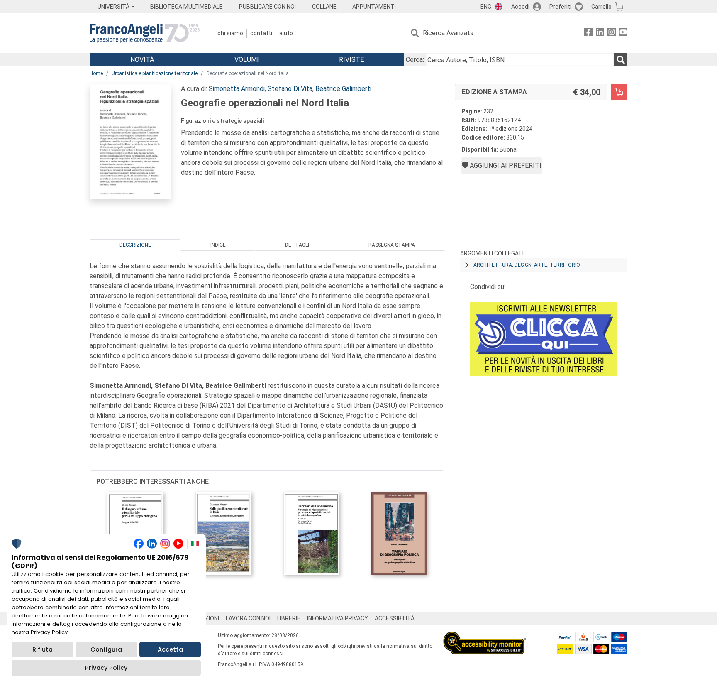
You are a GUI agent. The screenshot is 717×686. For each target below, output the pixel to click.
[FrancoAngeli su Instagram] (611, 33)
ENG (485, 6)
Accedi (520, 6)
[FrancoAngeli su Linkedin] (600, 33)
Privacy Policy (106, 668)
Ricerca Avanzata (448, 33)
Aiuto (286, 33)
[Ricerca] (620, 59)
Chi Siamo (230, 33)
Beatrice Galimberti (343, 89)
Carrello (601, 6)
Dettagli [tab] (297, 245)
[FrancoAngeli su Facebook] (588, 33)
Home (96, 73)
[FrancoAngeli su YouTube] (623, 33)
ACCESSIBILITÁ (395, 618)
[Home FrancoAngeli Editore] (145, 33)
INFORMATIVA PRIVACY (337, 618)
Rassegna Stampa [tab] (391, 245)
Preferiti (560, 6)
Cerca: (415, 60)
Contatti (261, 33)
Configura (106, 649)
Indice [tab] (218, 245)
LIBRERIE (288, 618)
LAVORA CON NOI (248, 618)
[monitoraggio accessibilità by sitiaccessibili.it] (484, 636)
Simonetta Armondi (237, 89)
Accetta (170, 649)
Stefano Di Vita (290, 89)
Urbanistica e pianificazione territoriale (155, 73)
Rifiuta (42, 649)
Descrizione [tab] (135, 245)
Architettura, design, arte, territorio (526, 265)
